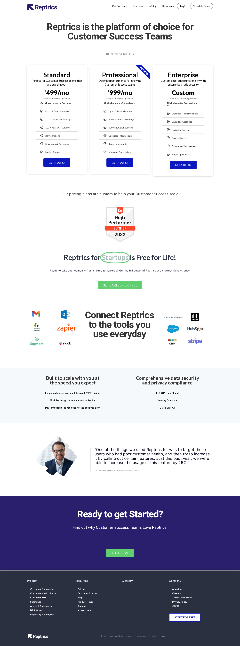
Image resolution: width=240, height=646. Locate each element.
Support (82, 606)
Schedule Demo (201, 6)
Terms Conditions (182, 597)
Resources (168, 6)
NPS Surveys (37, 610)
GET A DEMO (57, 162)
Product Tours (85, 601)
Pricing (153, 6)
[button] (120, 285)
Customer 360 (38, 597)
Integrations (84, 610)
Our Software (119, 6)
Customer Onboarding (42, 589)
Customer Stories (87, 593)
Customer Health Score (43, 593)
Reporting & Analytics (42, 614)
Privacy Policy (179, 601)
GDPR (175, 606)
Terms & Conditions (156, 636)
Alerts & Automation (41, 606)
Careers (176, 593)
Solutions (138, 6)
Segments (35, 601)
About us (177, 589)
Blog (80, 597)
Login (183, 6)
